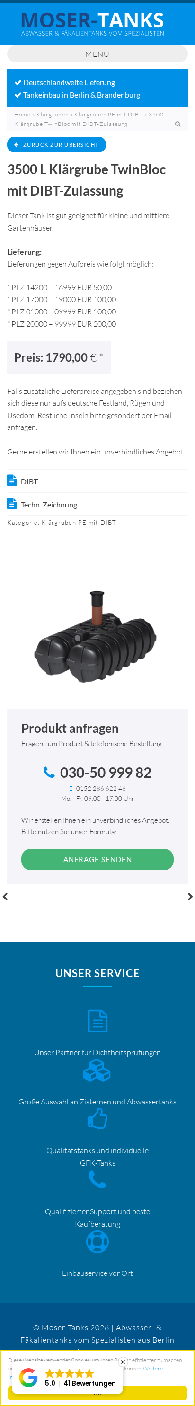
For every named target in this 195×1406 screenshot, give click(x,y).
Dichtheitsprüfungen (127, 1052)
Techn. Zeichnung (49, 504)
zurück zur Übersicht (61, 145)
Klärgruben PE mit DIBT (108, 114)
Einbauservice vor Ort (97, 1273)
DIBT (29, 481)
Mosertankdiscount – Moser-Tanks (97, 28)
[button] (67, 1377)
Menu (97, 54)
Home (22, 114)
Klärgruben (52, 114)
